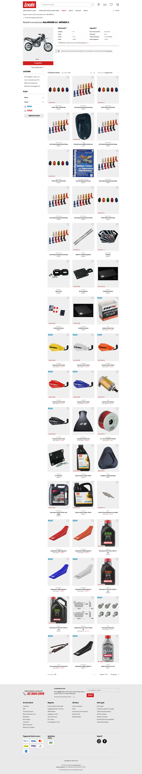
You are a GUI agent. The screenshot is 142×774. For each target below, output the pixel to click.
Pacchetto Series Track (108, 328)
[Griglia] (91, 72)
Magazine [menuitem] (78, 10)
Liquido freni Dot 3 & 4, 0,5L (108, 666)
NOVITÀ (30, 106)
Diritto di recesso (102, 714)
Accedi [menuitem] (117, 10)
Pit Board (108, 254)
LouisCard (26, 722)
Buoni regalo (26, 719)
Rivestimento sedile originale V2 (59, 551)
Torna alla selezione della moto (33, 17)
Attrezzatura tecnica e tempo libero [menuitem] (49, 10)
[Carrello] (117, 4)
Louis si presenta (77, 706)
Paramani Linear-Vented (58, 365)
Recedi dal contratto (29, 727)
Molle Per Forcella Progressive (83, 254)
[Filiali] (98, 4)
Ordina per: (101, 72)
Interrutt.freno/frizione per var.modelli (108, 512)
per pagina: (65, 72)
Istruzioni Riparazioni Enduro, (83, 181)
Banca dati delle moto (29, 714)
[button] (92, 4)
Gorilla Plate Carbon (108, 291)
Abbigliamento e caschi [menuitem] (29, 10)
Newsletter (26, 717)
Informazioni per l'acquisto (80, 711)
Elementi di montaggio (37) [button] (32, 86)
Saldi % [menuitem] (64, 10)
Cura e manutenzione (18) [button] (31, 80)
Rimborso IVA (76, 714)
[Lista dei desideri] (111, 4)
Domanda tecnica (28, 711)
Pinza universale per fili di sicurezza (59, 666)
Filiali (73, 709)
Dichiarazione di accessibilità (105, 719)
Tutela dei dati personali (104, 711)
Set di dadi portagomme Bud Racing (83, 107)
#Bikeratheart (51, 711)
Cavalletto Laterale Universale (108, 475)
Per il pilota (51, 719)
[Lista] (94, 73)
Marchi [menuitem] (71, 10)
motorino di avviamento (108, 402)
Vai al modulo (109, 51)
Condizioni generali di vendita (105, 709)
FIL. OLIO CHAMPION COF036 (108, 438)
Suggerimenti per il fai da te (56, 709)
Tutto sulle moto (52, 717)
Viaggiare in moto (53, 714)
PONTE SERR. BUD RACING (59, 107)
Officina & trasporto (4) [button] (30, 83)
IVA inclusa (75, 765)
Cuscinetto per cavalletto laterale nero (83, 144)
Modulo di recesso (102, 717)
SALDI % (30, 110)
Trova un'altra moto (37, 67)
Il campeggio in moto (54, 722)
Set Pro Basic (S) (83, 291)
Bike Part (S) (58, 291)
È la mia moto (38, 63)
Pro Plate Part (58, 475)
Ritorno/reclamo (27, 724)
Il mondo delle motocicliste (55, 706)
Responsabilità (76, 717)
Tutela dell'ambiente (103, 722)
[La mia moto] (105, 4)
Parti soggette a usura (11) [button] (32, 77)
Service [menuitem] (85, 10)
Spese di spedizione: (60, 767)
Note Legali (100, 706)
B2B (24, 709)
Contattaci (26, 706)
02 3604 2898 (35, 694)
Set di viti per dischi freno (108, 627)
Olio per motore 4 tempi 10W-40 (83, 475)
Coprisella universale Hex (83, 438)
